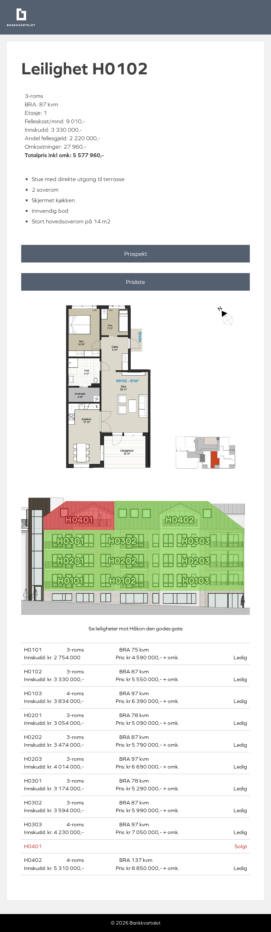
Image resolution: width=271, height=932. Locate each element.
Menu (257, 17)
